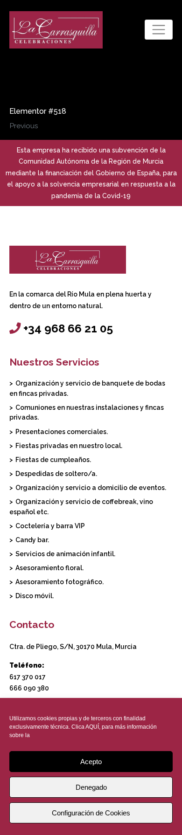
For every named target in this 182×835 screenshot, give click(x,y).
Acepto (91, 762)
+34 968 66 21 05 (68, 328)
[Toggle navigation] (159, 30)
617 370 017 (27, 677)
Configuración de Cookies (91, 813)
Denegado (91, 787)
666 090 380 (29, 688)
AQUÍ (92, 727)
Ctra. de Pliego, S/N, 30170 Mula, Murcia (73, 646)
